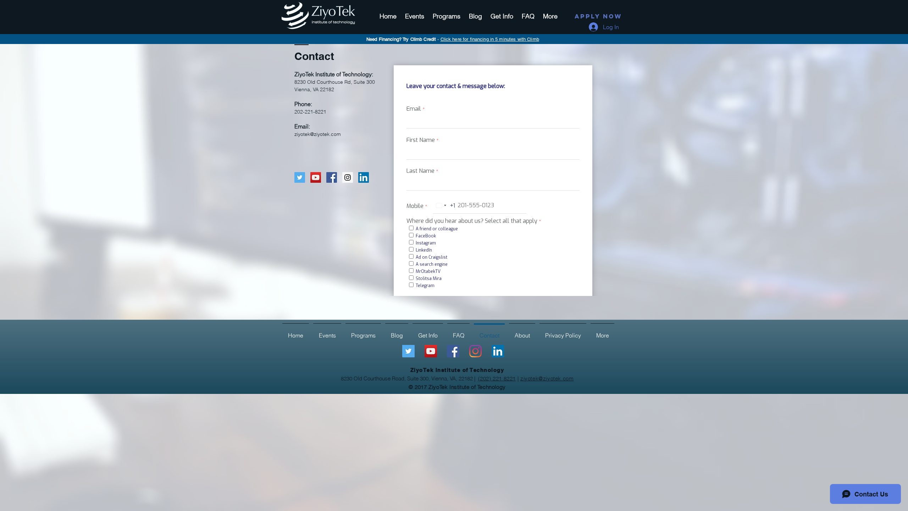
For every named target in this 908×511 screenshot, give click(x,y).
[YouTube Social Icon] (315, 177)
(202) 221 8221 (497, 378)
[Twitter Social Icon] (299, 177)
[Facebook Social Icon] (331, 177)
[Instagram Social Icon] (347, 177)
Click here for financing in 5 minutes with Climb (490, 39)
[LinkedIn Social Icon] (363, 177)
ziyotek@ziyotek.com (317, 134)
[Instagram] (475, 351)
